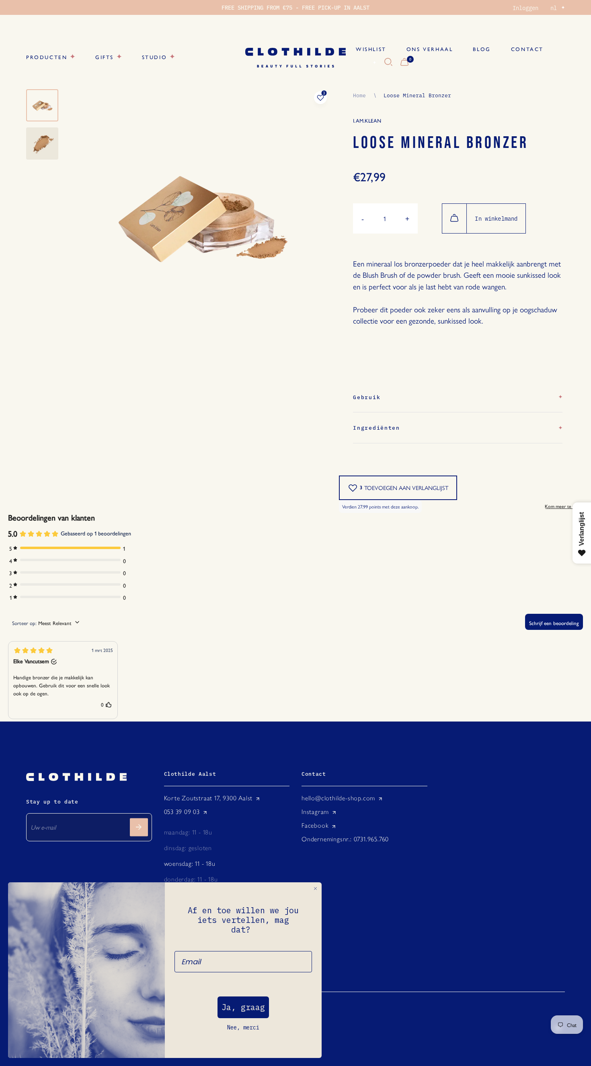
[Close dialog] (315, 889)
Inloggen (525, 7)
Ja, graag (243, 1007)
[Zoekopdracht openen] (388, 62)
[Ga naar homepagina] (295, 57)
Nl (365, 62)
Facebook (315, 825)
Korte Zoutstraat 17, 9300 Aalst (208, 798)
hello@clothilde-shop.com (338, 798)
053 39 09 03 (182, 812)
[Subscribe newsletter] (139, 827)
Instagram (315, 812)
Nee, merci (243, 1027)
